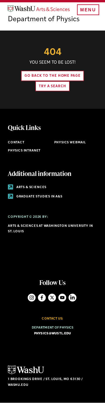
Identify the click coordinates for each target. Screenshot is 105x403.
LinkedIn (72, 298)
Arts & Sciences (30, 187)
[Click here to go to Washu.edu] (26, 373)
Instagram (32, 298)
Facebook (42, 298)
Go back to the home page (52, 76)
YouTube (62, 298)
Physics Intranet (24, 150)
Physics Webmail (70, 142)
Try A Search (52, 86)
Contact (16, 142)
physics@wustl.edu (52, 333)
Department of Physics (44, 19)
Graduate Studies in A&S (38, 196)
